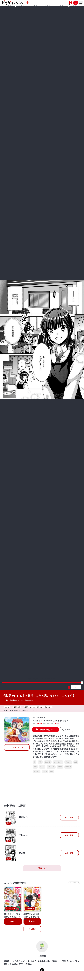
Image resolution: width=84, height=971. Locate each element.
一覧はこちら (42, 868)
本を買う (13, 921)
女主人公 (47, 762)
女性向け (68, 767)
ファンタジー (58, 762)
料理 (40, 762)
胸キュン (36, 771)
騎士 (51, 771)
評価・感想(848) (46, 730)
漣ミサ (31, 700)
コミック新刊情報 (15, 882)
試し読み (32, 929)
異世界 (60, 767)
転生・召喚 (51, 767)
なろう (45, 771)
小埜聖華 (13, 700)
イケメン (68, 762)
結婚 (75, 762)
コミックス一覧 (17, 747)
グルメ (42, 767)
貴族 (35, 767)
